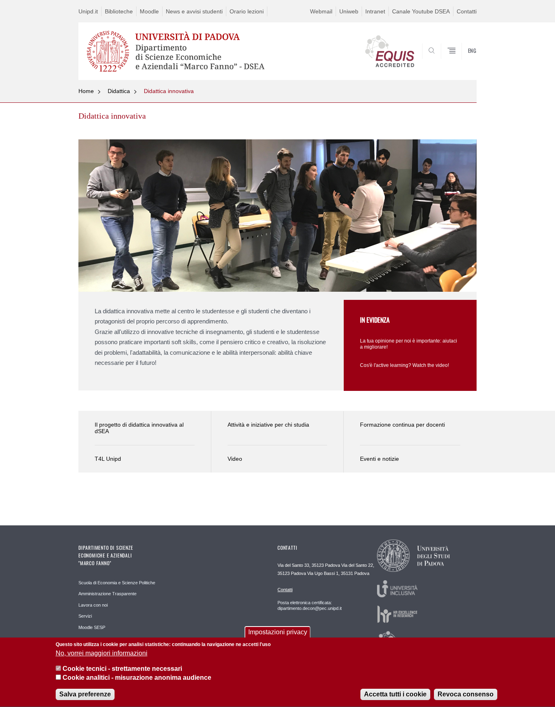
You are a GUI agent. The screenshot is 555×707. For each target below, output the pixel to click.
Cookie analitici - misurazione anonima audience (137, 677)
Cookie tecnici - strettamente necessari (122, 668)
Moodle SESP (91, 627)
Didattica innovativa (169, 91)
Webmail (321, 11)
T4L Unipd (108, 458)
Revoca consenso (466, 694)
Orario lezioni (247, 11)
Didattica (119, 91)
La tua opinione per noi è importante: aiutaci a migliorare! (408, 344)
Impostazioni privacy (277, 632)
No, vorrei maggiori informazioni (101, 653)
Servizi (85, 616)
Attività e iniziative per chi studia (268, 424)
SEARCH (462, 60)
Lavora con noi (93, 605)
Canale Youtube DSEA (421, 11)
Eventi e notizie (379, 458)
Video (235, 458)
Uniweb (348, 11)
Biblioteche (119, 11)
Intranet (375, 11)
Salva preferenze (85, 694)
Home (86, 91)
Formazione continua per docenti (402, 424)
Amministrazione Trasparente (107, 593)
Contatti (467, 11)
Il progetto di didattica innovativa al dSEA (139, 428)
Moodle (149, 11)
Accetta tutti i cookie (395, 694)
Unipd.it (88, 11)
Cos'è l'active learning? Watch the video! (404, 365)
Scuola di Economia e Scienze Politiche (116, 582)
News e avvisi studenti (194, 11)
